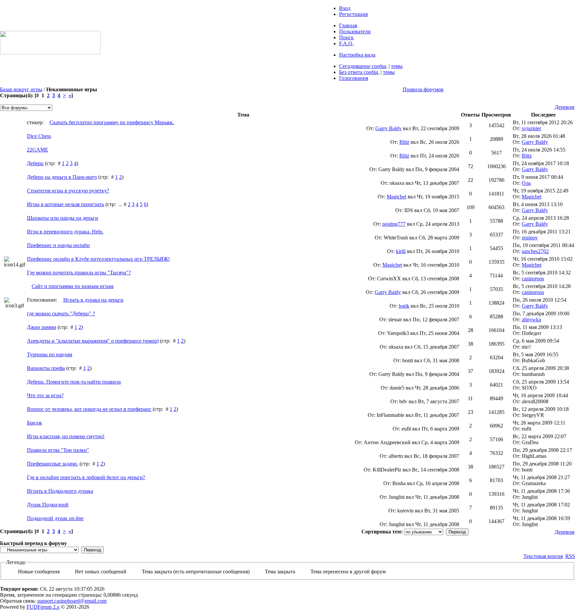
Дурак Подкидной (48, 504)
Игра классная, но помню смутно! (65, 436)
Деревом (564, 107)
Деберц (35, 163)
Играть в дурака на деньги (93, 300)
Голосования (353, 78)
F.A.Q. (346, 43)
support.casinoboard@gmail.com (71, 601)
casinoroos (533, 278)
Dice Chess (39, 136)
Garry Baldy (388, 128)
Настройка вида (357, 55)
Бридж (34, 423)
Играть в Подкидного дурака (60, 491)
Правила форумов (423, 89)
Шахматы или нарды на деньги (62, 218)
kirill (401, 251)
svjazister (531, 128)
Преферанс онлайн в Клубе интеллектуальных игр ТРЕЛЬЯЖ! (98, 259)
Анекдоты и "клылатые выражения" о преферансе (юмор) (93, 341)
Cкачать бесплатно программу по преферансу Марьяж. (112, 122)
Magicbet (396, 196)
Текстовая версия (543, 556)
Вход (344, 8)
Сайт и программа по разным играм (72, 286)
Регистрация (353, 14)
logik (404, 306)
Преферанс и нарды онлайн (58, 245)
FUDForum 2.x (43, 607)
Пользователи (355, 31)
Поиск (346, 37)
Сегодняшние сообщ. (363, 66)
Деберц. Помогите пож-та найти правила (74, 382)
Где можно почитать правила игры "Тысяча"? (79, 272)
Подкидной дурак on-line (55, 518)
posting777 (394, 224)
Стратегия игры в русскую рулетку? (68, 190)
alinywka (531, 319)
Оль (526, 183)
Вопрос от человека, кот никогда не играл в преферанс (89, 409)
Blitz (404, 142)
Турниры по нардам (49, 354)
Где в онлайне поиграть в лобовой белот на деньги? (86, 477)
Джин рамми (41, 327)
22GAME (37, 149)
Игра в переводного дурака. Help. (65, 231)
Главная (348, 25)
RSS (570, 556)
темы (397, 66)
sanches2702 (535, 251)
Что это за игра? (45, 395)
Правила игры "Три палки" (58, 450)
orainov (530, 237)
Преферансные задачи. (52, 463)
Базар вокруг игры (21, 89)
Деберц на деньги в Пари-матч (62, 177)
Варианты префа (46, 368)
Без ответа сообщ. (359, 72)
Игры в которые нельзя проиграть (65, 204)
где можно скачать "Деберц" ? (61, 313)
